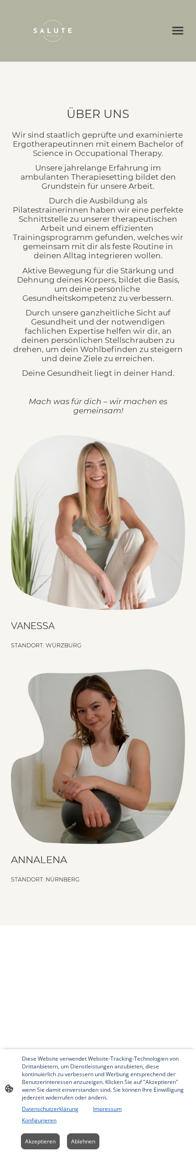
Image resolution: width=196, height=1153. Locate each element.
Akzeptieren (40, 1141)
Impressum (107, 1109)
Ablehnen (83, 1141)
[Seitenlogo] (52, 30)
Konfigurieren (39, 1120)
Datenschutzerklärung (50, 1109)
